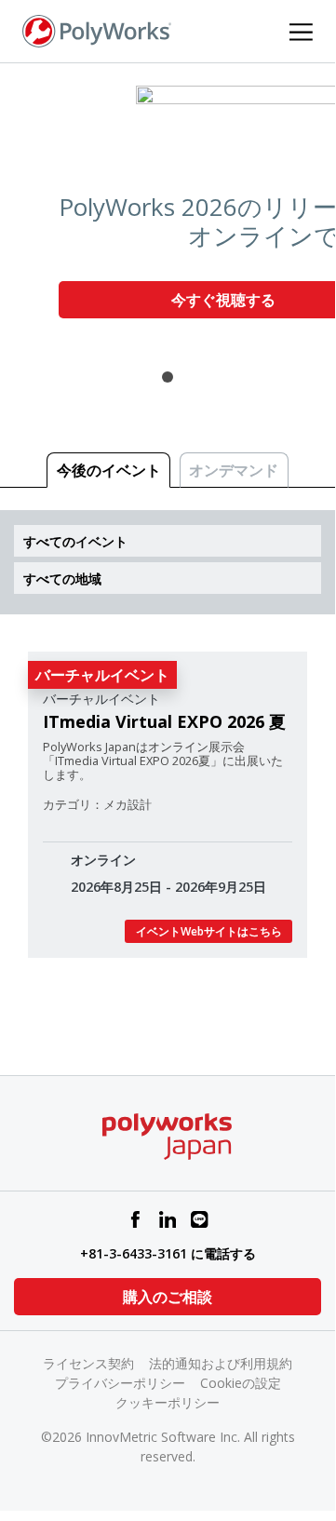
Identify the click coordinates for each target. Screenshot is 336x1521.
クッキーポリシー (167, 1402)
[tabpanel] (167, 209)
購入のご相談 (167, 1296)
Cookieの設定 (240, 1383)
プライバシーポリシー (120, 1383)
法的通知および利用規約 (220, 1363)
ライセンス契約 (88, 1363)
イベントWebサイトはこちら (209, 931)
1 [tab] (167, 377)
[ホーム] (96, 30)
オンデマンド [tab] (233, 470)
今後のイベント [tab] (109, 470)
